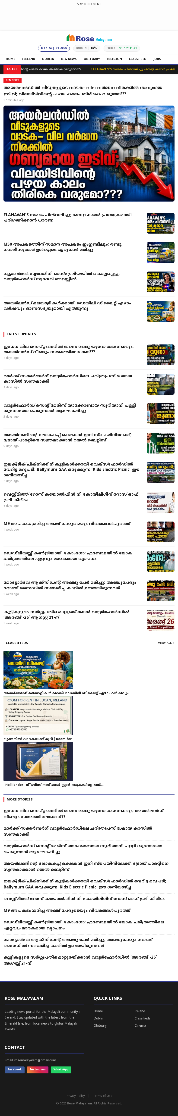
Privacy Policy (75, 1096)
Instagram (38, 1070)
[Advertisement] (89, 17)
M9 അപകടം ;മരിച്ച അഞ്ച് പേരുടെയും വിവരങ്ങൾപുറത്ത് (66, 524)
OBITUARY (92, 59)
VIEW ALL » (166, 643)
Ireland (140, 1011)
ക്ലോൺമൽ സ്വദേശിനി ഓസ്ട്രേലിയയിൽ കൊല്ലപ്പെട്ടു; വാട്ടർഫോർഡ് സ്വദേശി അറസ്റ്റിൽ (61, 277)
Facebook (14, 1070)
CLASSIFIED (137, 59)
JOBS (157, 59)
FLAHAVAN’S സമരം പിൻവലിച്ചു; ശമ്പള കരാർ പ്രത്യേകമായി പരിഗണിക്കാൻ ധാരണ (67, 218)
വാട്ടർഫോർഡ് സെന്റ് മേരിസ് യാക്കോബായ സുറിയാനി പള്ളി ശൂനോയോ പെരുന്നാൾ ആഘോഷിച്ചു (69, 408)
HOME (10, 59)
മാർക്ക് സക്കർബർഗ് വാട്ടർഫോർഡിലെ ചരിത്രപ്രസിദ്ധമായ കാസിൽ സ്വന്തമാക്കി (67, 379)
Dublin (98, 1019)
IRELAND (28, 59)
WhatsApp (61, 1070)
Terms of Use (102, 1096)
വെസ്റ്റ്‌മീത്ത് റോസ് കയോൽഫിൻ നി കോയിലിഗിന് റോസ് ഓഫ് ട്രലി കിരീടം (71, 497)
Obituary (100, 1026)
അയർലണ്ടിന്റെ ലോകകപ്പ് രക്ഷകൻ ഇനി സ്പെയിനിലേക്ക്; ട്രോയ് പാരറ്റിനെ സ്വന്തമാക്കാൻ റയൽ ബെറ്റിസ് (67, 438)
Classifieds (142, 1019)
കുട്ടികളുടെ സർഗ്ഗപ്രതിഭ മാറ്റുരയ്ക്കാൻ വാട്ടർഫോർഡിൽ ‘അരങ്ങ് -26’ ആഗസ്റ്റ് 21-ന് (66, 615)
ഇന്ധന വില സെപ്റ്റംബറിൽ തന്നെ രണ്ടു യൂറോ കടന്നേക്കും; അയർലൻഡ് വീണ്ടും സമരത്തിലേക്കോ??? (68, 349)
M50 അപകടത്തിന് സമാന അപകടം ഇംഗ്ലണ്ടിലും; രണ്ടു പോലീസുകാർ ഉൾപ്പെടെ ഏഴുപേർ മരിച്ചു (62, 247)
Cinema (140, 1026)
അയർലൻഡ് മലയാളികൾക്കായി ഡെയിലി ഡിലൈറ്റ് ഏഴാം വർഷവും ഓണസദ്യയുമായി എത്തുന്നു (67, 306)
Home (98, 1011)
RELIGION (114, 59)
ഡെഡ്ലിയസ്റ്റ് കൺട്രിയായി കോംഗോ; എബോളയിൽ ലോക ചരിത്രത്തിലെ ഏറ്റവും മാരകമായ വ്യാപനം (67, 556)
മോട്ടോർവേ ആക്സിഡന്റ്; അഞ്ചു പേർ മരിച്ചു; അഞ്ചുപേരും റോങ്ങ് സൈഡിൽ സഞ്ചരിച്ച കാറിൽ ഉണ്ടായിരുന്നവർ (69, 585)
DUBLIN (48, 59)
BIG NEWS (69, 59)
